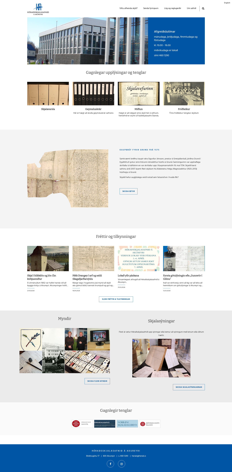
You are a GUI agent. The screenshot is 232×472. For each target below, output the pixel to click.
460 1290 (124, 456)
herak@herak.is (139, 456)
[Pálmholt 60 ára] (98, 339)
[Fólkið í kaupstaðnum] (30, 362)
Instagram (121, 463)
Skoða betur (128, 191)
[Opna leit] (203, 8)
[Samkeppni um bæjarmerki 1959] (30, 339)
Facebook (110, 463)
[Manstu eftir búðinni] (87, 362)
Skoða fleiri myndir (97, 381)
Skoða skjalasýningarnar (189, 387)
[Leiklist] (76, 339)
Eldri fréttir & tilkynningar (116, 299)
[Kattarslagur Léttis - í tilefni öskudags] (53, 350)
